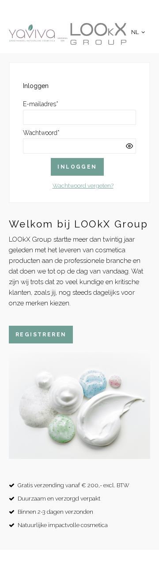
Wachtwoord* (41, 132)
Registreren (40, 334)
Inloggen (77, 167)
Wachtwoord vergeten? (83, 185)
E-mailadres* (40, 104)
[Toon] (129, 146)
